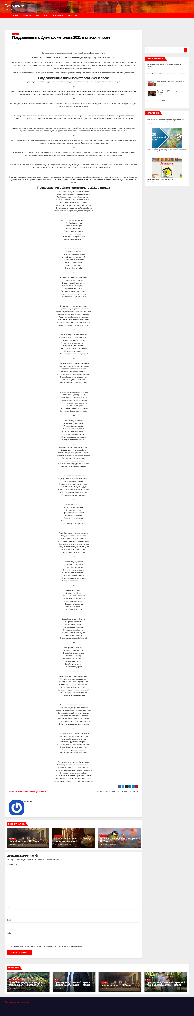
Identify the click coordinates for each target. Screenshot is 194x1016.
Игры (46, 15)
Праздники (16, 34)
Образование (58, 15)
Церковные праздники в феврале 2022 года (118, 840)
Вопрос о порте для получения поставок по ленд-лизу (161, 179)
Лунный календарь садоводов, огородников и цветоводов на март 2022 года (26, 985)
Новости (27, 15)
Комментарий (12, 864)
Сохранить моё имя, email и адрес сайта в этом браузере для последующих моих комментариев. (46, 946)
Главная (15, 15)
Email (9, 920)
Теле (37, 15)
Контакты (72, 15)
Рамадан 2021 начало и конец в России (27, 792)
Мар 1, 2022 (13, 988)
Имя (9, 907)
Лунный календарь (14, 979)
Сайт (9, 933)
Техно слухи (14, 5)
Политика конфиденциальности (17, 1002)
